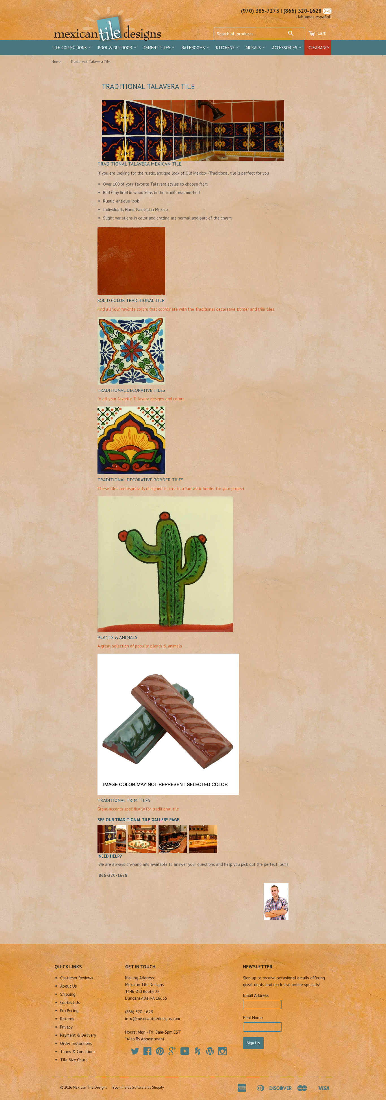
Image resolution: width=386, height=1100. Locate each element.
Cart (321, 33)
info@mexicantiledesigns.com (152, 1018)
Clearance (319, 47)
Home (56, 61)
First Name (253, 1017)
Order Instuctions (76, 1043)
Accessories (285, 47)
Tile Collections (70, 47)
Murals (254, 47)
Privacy (66, 1027)
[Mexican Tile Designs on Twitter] (135, 1053)
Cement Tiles (158, 47)
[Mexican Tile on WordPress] (210, 1051)
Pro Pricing (69, 1010)
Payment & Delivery (78, 1035)
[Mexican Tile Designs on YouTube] (185, 1053)
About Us (68, 986)
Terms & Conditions (78, 1051)
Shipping (67, 994)
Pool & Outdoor (115, 47)
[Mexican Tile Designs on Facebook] (147, 1053)
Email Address (256, 995)
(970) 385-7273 (260, 10)
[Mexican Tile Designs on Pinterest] (160, 1053)
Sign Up (253, 1042)
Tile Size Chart (73, 1059)
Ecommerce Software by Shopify (138, 1087)
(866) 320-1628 (302, 10)
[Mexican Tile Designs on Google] (172, 1053)
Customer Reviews (76, 978)
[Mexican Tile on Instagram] (222, 1051)
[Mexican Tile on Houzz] (197, 1051)
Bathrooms (194, 47)
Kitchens (226, 47)
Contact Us (70, 1002)
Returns (67, 1018)
